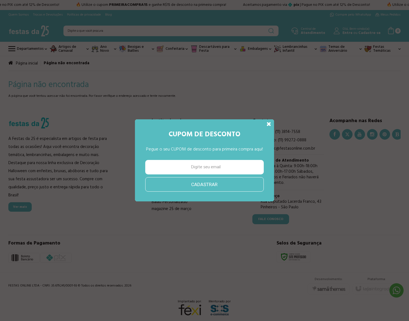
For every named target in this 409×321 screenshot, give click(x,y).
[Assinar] (204, 184)
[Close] (269, 124)
